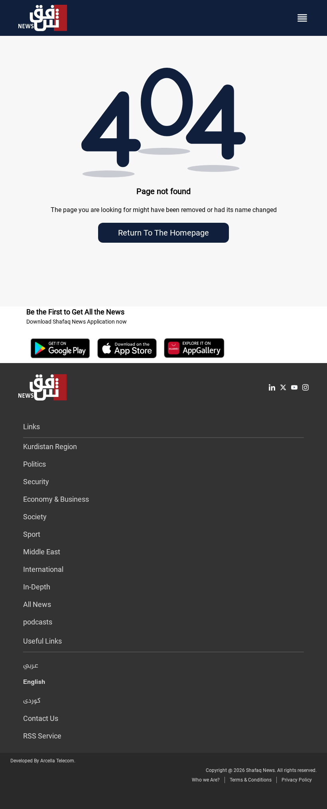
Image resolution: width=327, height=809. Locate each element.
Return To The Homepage (163, 233)
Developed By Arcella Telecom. (42, 761)
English (34, 683)
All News (37, 604)
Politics (34, 464)
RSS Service (42, 736)
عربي (30, 666)
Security (36, 481)
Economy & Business (56, 499)
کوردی (32, 701)
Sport (31, 534)
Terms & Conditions (251, 780)
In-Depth (36, 587)
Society (35, 516)
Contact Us (40, 718)
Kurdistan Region (50, 446)
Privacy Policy (297, 780)
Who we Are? (206, 780)
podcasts (37, 622)
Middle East (41, 552)
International (43, 569)
